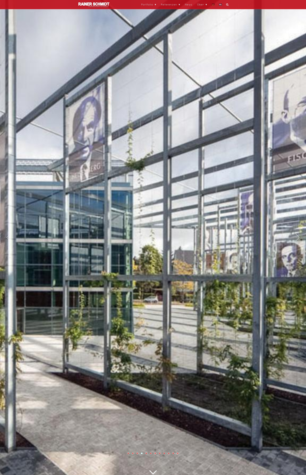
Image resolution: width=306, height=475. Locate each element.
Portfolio (147, 4)
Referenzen (169, 4)
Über (200, 4)
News (188, 4)
